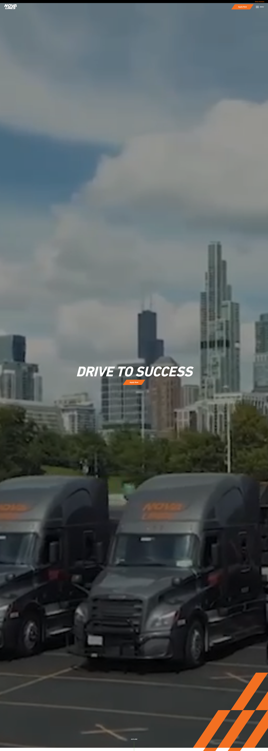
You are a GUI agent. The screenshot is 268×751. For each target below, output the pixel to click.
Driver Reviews (259, 1)
